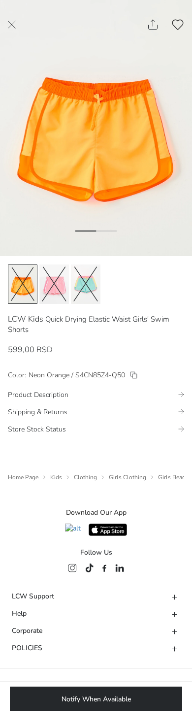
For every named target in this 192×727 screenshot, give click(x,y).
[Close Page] (12, 25)
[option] (22, 284)
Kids (56, 477)
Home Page (23, 477)
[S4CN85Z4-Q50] (133, 375)
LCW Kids (25, 319)
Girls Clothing (127, 477)
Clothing (85, 477)
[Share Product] (153, 24)
